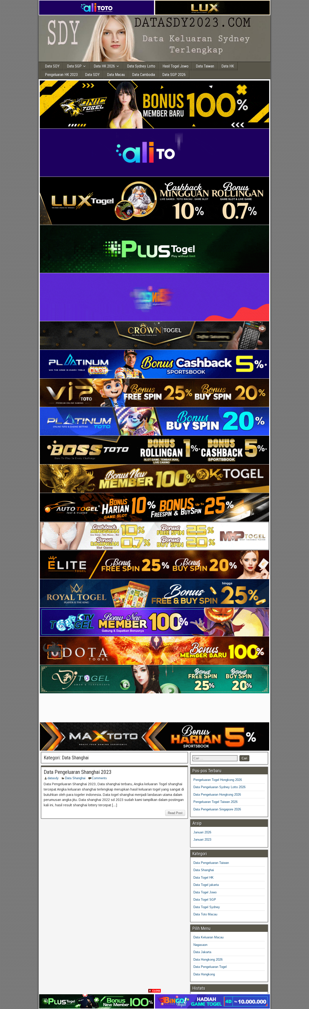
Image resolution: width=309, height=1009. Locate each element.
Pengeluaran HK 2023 (61, 74)
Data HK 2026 (104, 66)
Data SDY (52, 66)
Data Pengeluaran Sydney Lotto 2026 (219, 787)
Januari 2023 (202, 839)
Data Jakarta (202, 952)
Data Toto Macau (205, 914)
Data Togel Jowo (205, 892)
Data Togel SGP (204, 899)
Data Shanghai (75, 778)
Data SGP (74, 66)
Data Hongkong (204, 974)
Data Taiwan (205, 66)
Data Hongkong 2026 (208, 959)
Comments (99, 778)
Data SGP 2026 (174, 74)
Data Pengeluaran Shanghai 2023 (78, 772)
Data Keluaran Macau (208, 937)
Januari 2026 (202, 832)
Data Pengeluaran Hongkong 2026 (217, 794)
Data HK (227, 66)
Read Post (175, 813)
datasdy (53, 778)
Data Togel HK (203, 877)
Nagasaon (200, 945)
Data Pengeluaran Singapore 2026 (217, 809)
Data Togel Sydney (206, 907)
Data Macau (116, 74)
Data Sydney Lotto (141, 66)
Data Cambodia (143, 74)
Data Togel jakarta (206, 885)
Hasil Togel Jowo (175, 66)
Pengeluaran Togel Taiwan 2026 (215, 802)
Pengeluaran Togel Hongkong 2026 (217, 780)
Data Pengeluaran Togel (210, 967)
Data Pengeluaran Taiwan (211, 863)
